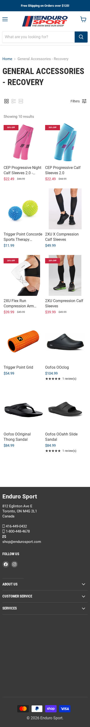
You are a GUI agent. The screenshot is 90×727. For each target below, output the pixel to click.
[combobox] (38, 37)
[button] (6, 101)
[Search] (81, 37)
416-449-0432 (16, 526)
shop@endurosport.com (21, 541)
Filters (75, 101)
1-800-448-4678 (17, 531)
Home (7, 59)
